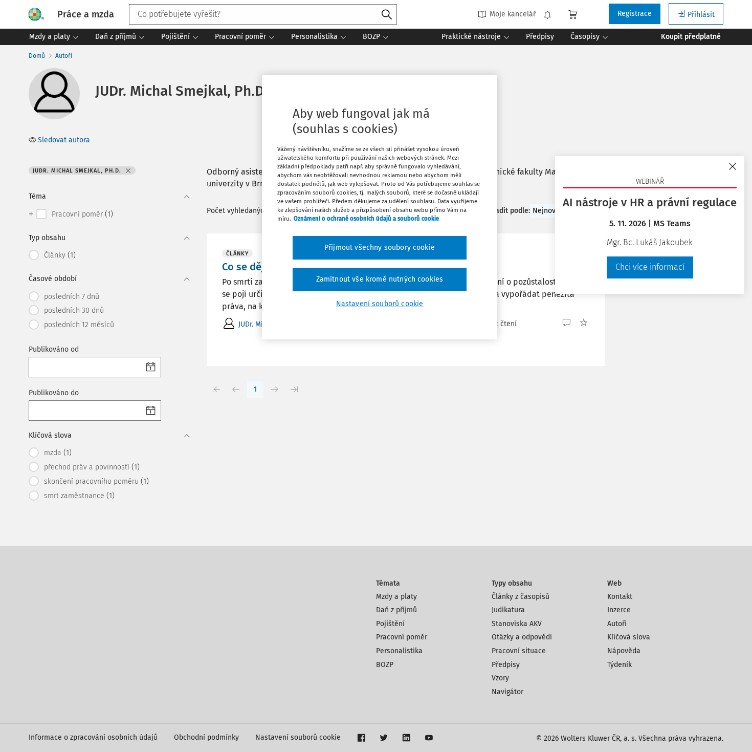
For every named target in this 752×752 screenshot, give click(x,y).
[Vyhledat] (386, 15)
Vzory (500, 678)
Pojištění (390, 623)
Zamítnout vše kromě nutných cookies (380, 279)
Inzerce (619, 610)
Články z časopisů (520, 596)
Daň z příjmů (396, 610)
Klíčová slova (628, 637)
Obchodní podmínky (206, 737)
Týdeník (619, 664)
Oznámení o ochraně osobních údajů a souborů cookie (366, 218)
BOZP (384, 664)
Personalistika (399, 651)
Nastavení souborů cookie (298, 737)
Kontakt (619, 596)
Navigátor (507, 691)
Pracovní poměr (401, 637)
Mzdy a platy (396, 596)
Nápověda (623, 651)
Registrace (634, 13)
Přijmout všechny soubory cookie (379, 247)
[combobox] (263, 14)
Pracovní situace (519, 651)
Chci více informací (649, 267)
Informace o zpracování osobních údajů (93, 737)
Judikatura (508, 610)
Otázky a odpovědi (522, 637)
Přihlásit (701, 14)
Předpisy (506, 664)
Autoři (63, 55)
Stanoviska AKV (517, 623)
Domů (37, 55)
